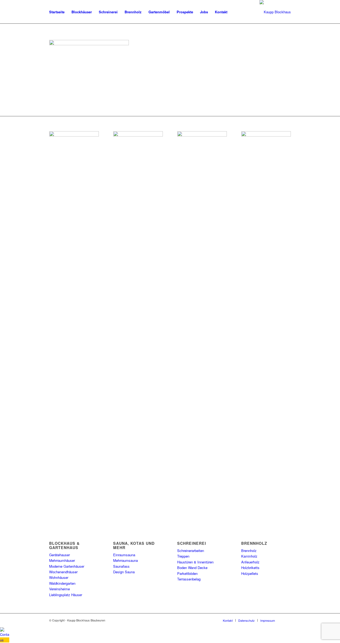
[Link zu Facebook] (287, 620)
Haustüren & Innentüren (195, 561)
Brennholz (249, 550)
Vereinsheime (59, 588)
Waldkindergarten (62, 583)
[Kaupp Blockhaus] (275, 12)
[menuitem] (57, 12)
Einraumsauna (124, 554)
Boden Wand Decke (192, 567)
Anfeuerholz (250, 561)
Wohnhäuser (58, 577)
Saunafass (121, 566)
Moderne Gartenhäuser (66, 566)
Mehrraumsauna (125, 560)
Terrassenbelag (189, 579)
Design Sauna (124, 571)
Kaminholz (249, 556)
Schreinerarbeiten (190, 550)
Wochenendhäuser (63, 571)
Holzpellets (249, 573)
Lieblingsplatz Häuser (65, 594)
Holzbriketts (250, 567)
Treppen (183, 556)
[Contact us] (4, 639)
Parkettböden (187, 573)
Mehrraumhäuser (62, 560)
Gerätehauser (59, 554)
